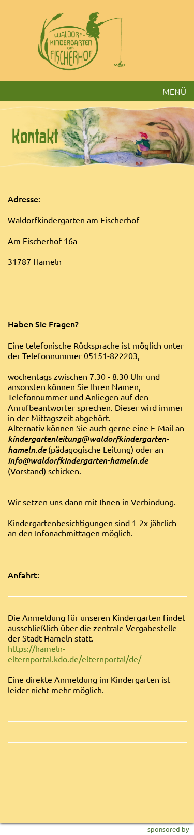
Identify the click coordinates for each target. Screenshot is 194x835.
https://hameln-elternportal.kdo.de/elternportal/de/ (74, 653)
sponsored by (168, 829)
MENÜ (174, 91)
